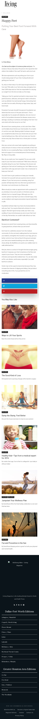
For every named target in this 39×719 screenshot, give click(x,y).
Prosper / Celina (7, 657)
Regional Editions (11, 712)
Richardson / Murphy (9, 661)
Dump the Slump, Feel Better (14, 415)
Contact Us (29, 712)
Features (4, 497)
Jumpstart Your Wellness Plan (14, 500)
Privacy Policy (19, 715)
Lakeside (4, 642)
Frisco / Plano (6, 632)
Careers (21, 712)
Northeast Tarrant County (10, 652)
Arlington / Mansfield (9, 617)
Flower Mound (6, 627)
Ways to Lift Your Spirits (12, 335)
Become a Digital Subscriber (26, 709)
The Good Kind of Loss (11, 375)
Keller (4, 637)
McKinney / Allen (7, 647)
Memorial (5, 690)
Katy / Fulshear (7, 685)
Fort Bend (5, 680)
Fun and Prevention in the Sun (14, 543)
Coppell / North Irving (9, 622)
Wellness (6, 13)
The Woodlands (7, 695)
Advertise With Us (9, 709)
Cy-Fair (4, 675)
